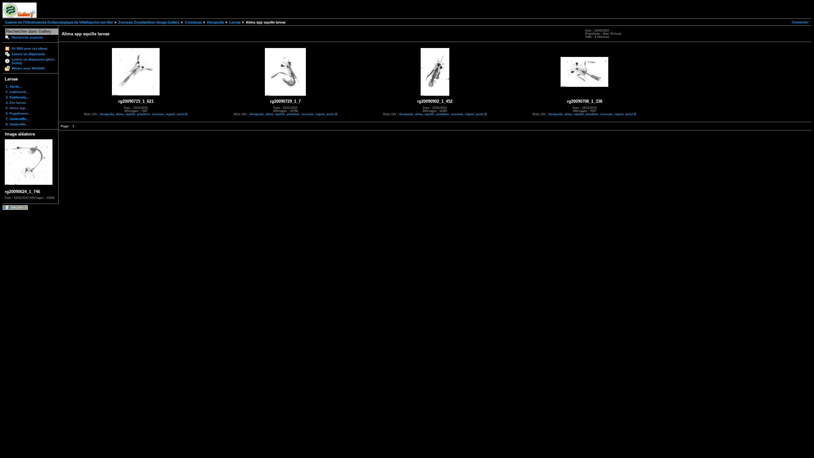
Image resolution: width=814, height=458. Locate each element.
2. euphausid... (17, 92)
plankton (143, 114)
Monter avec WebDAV (28, 68)
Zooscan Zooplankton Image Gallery (148, 22)
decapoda (107, 114)
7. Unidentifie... (17, 119)
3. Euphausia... (17, 97)
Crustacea (193, 22)
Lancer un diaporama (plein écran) (33, 61)
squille (130, 114)
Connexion (800, 22)
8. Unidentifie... (17, 124)
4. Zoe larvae (16, 102)
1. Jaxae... (14, 86)
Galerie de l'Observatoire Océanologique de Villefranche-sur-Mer (59, 22)
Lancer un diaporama (28, 54)
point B (182, 114)
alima (119, 114)
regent (170, 114)
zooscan (158, 114)
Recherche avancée (27, 37)
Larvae (234, 22)
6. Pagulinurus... (18, 113)
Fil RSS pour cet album (29, 48)
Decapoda (215, 22)
